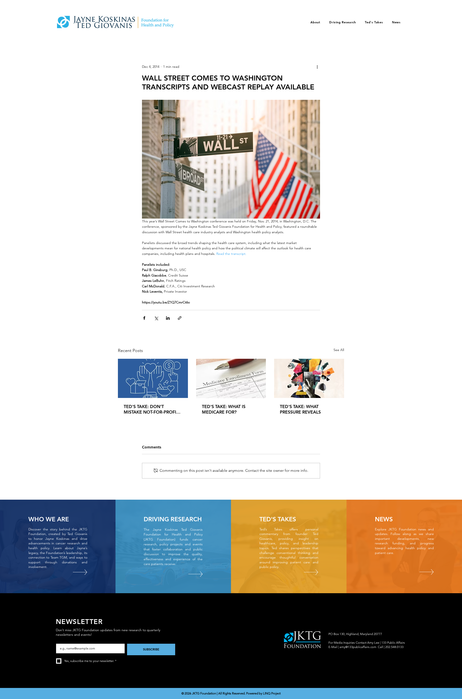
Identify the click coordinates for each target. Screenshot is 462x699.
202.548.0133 (394, 647)
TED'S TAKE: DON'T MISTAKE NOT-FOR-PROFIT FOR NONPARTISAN (151, 409)
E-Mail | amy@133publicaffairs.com (352, 647)
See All (339, 350)
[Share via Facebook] (144, 318)
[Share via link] (179, 318)
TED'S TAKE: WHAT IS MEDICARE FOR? (223, 409)
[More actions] (317, 66)
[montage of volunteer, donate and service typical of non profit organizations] (153, 378)
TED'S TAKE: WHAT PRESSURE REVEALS (300, 409)
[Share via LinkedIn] (168, 318)
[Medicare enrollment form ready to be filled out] (231, 378)
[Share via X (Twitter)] (156, 318)
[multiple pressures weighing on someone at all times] (309, 378)
